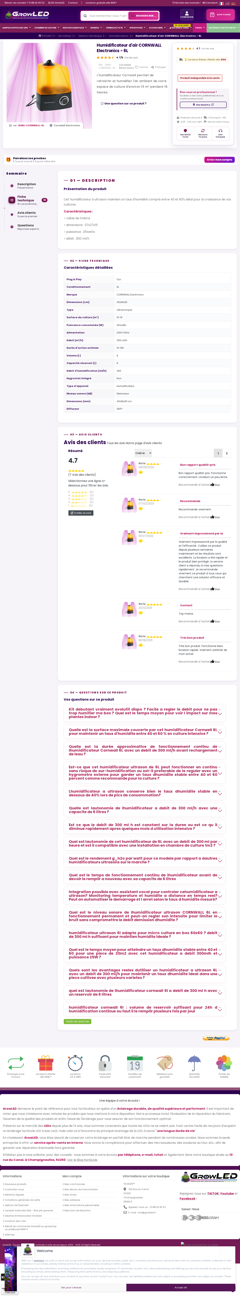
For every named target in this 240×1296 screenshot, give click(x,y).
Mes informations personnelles (81, 1205)
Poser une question (77, 1021)
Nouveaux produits (15, 1184)
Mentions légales (14, 1194)
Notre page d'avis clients (144, 443)
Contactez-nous (14, 1189)
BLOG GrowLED (56, 2)
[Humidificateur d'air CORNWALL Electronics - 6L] (129, 468)
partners (39, 1260)
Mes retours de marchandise (81, 1189)
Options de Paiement (16, 1205)
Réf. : (101, 64)
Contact (73, 2)
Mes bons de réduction (77, 1210)
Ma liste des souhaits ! (188, 2)
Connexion (211, 2)
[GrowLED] (27, 15)
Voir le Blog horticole (82, 1160)
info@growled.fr (147, 1212)
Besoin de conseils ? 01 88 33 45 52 (24, 2)
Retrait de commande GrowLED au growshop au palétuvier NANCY (30, 1228)
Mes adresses (72, 1200)
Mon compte (72, 1176)
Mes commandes (74, 1184)
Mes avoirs (70, 1194)
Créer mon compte (219, 159)
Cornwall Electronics (67, 125)
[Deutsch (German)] (233, 3)
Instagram (200, 1217)
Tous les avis (116, 443)
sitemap (9, 1234)
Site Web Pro (203, 104)
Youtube (193, 1217)
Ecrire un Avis (82, 513)
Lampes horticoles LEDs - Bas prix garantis (29, 1210)
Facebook (185, 1217)
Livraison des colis (15, 1221)
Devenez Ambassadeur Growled (23, 1215)
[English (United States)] (227, 3)
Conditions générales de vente (22, 1200)
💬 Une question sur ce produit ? (123, 103)
